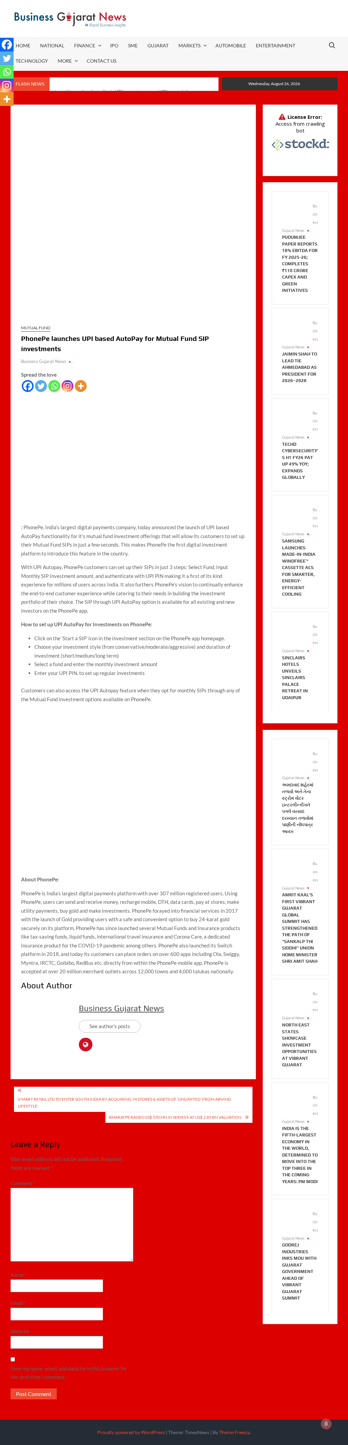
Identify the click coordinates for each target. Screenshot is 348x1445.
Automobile (230, 45)
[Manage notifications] (326, 1423)
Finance (84, 45)
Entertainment (275, 45)
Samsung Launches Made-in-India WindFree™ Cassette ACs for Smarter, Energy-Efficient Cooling (298, 567)
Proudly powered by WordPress (131, 1432)
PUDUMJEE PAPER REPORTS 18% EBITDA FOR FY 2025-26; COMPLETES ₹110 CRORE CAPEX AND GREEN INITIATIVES (300, 264)
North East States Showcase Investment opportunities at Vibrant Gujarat (299, 1044)
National (52, 45)
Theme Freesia (234, 1432)
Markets (189, 45)
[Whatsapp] (54, 386)
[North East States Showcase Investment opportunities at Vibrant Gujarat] (294, 1001)
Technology (32, 61)
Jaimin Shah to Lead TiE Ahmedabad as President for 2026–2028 (299, 367)
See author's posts (109, 1026)
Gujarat (158, 45)
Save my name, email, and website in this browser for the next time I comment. (69, 1372)
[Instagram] (67, 386)
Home (23, 45)
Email (18, 1303)
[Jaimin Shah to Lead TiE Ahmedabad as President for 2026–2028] (294, 330)
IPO (114, 45)
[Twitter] (41, 386)
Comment (23, 1183)
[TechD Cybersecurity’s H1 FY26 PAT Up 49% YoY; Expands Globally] (294, 420)
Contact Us (101, 61)
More (65, 61)
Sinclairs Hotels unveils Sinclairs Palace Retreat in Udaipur (295, 677)
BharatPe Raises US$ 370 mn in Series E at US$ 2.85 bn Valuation (175, 1117)
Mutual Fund (35, 327)
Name (19, 1275)
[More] (81, 386)
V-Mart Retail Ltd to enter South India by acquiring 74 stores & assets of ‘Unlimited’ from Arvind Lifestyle (124, 1103)
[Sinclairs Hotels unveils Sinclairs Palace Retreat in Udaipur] (294, 633)
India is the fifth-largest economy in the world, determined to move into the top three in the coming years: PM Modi (300, 1155)
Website (20, 1331)
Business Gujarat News (43, 361)
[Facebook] (28, 386)
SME (133, 45)
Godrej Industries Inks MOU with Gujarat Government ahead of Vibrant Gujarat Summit (299, 1271)
